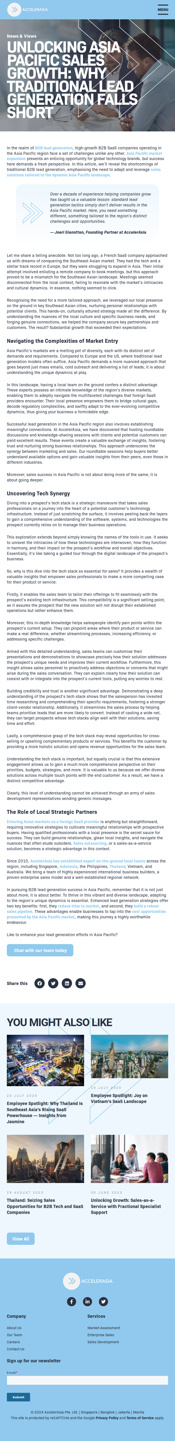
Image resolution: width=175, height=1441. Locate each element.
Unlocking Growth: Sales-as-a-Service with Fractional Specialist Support (126, 1206)
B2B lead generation (54, 147)
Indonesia (68, 866)
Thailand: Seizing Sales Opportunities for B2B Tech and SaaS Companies (45, 1206)
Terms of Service (140, 1417)
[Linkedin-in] (87, 1301)
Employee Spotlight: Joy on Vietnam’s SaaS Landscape (119, 1098)
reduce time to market (78, 906)
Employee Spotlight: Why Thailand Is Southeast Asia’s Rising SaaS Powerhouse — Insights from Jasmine (45, 1112)
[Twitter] (103, 1301)
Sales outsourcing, (90, 843)
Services (96, 1316)
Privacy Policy (107, 1417)
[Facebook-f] (71, 1301)
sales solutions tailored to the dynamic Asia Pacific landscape (84, 172)
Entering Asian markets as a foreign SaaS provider (53, 821)
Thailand (117, 866)
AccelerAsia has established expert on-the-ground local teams (87, 861)
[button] (39, 983)
